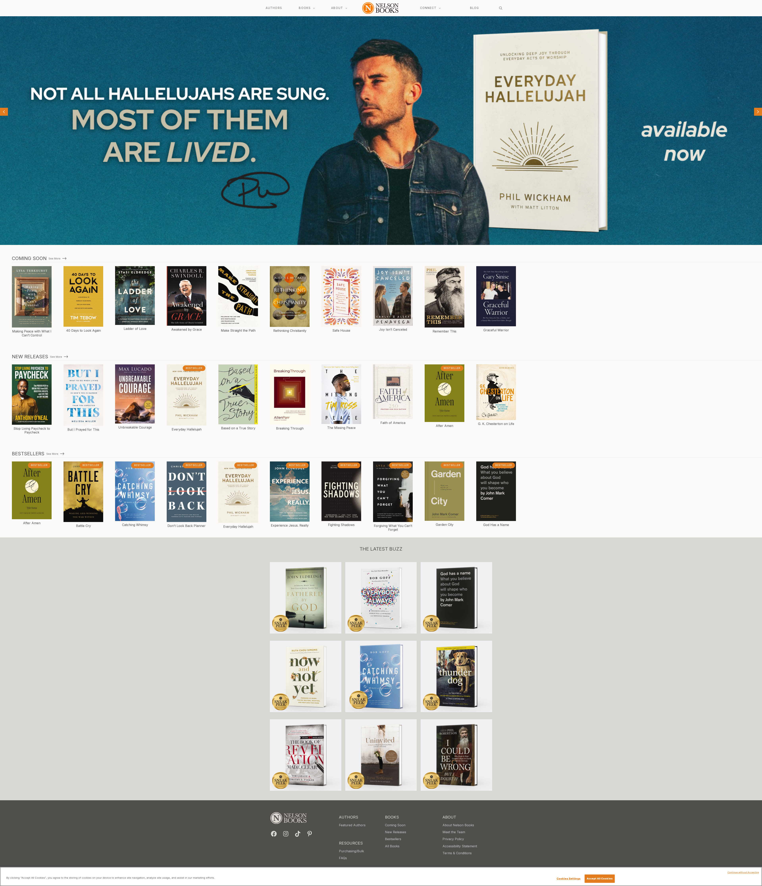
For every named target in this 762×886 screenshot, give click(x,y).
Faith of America (392, 423)
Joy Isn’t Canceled (393, 329)
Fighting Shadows (341, 525)
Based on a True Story (238, 428)
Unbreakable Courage (135, 427)
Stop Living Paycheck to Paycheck (31, 430)
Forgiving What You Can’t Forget (393, 528)
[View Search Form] (500, 8)
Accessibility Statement (460, 846)
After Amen (444, 426)
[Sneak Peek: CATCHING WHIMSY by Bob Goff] (381, 676)
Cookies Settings (568, 878)
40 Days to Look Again (83, 330)
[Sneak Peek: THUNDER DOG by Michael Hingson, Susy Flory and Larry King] (456, 676)
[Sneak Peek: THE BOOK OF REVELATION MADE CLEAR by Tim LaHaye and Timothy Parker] (305, 755)
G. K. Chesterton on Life (496, 424)
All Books (392, 846)
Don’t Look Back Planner (186, 526)
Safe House (341, 330)
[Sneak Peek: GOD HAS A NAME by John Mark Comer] (456, 597)
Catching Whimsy (135, 525)
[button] (274, 834)
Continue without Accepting (743, 872)
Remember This (444, 331)
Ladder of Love (135, 329)
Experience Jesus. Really (290, 525)
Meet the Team (454, 832)
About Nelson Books (458, 825)
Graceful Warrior (496, 330)
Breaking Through (290, 428)
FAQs (343, 858)
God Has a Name (496, 525)
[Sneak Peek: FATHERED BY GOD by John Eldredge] (305, 597)
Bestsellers (393, 839)
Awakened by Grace (186, 329)
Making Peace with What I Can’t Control (31, 333)
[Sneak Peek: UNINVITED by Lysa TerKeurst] (381, 755)
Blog (474, 8)
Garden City (444, 525)
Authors (274, 8)
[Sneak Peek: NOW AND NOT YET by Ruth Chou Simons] (305, 676)
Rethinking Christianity (289, 331)
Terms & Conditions (457, 853)
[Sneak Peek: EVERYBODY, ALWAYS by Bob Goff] (381, 597)
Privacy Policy (453, 839)
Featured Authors (352, 825)
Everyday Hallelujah (187, 429)
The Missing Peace (341, 428)
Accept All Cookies (600, 878)
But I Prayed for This (83, 429)
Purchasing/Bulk (351, 851)
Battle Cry (83, 526)
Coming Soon (395, 825)
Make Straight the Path (238, 330)
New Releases (395, 832)
